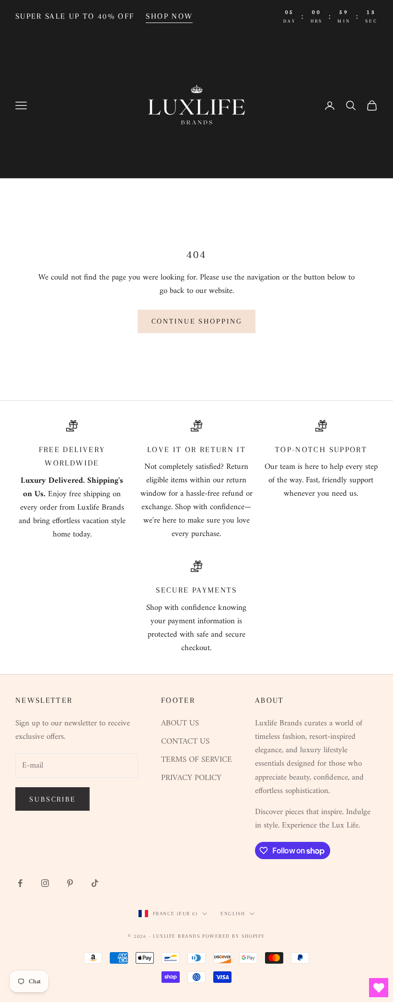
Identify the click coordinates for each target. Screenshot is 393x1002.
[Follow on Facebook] (20, 883)
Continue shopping (196, 321)
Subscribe (52, 799)
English (232, 913)
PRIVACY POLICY (191, 778)
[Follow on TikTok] (95, 883)
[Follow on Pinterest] (70, 883)
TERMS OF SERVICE (196, 760)
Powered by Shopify (233, 936)
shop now (169, 16)
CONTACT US (185, 741)
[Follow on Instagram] (45, 883)
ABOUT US (180, 723)
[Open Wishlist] (378, 987)
